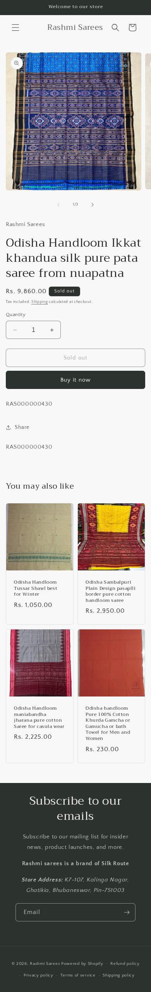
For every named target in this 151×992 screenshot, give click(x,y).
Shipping (39, 302)
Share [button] (22, 427)
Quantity (16, 314)
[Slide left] (58, 204)
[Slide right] (92, 204)
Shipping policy (119, 975)
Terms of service (77, 975)
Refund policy (124, 963)
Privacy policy (38, 975)
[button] (15, 27)
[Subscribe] (126, 912)
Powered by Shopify (82, 963)
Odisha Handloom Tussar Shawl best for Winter (35, 588)
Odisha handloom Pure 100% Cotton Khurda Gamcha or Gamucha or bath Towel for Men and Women (108, 723)
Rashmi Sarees (45, 963)
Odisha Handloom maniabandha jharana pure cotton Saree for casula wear (39, 717)
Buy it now (75, 380)
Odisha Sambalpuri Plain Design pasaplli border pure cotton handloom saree (111, 591)
